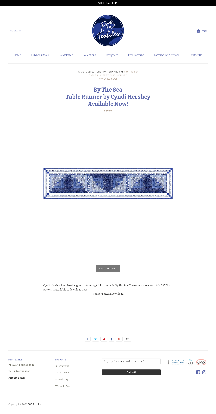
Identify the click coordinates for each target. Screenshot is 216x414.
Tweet (95, 339)
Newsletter (66, 55)
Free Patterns (136, 55)
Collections (89, 55)
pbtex (108, 111)
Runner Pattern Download (108, 293)
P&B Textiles (34, 404)
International (62, 366)
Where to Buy (62, 386)
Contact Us (195, 55)
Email (127, 339)
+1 (119, 339)
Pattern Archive (113, 71)
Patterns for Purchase (166, 55)
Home (17, 55)
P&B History (61, 379)
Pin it (103, 339)
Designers (112, 55)
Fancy (111, 339)
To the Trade (62, 372)
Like (88, 339)
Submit (131, 372)
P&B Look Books (40, 55)
